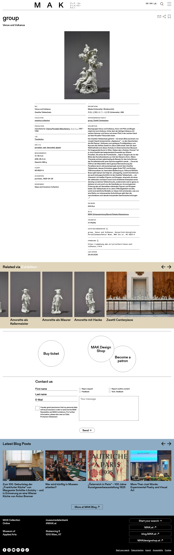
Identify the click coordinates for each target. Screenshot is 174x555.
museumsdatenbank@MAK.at (57, 521)
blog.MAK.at (148, 534)
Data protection (137, 550)
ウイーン (74, 129)
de (147, 3)
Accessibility (158, 550)
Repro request (87, 389)
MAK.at (148, 527)
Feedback (85, 392)
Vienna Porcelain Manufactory (58, 129)
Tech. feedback (117, 392)
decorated (51, 147)
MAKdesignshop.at (148, 540)
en (151, 3)
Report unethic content (121, 389)
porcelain (38, 147)
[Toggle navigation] (169, 4)
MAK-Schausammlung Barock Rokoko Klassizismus (108, 214)
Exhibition (29, 267)
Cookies (168, 550)
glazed (58, 147)
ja (155, 3)
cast (44, 147)
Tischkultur (39, 139)
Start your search (149, 521)
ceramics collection (42, 120)
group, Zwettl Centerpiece (98, 120)
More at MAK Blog (86, 507)
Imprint (148, 550)
